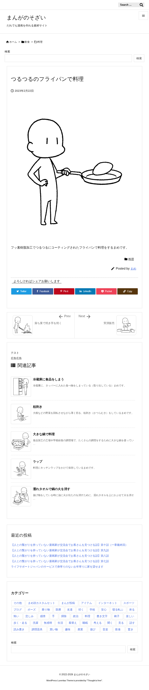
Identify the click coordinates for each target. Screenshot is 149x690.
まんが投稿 (68, 602)
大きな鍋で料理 (44, 434)
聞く (110, 622)
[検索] (141, 5)
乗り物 (46, 609)
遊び (92, 629)
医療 (58, 609)
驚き (130, 629)
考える (98, 622)
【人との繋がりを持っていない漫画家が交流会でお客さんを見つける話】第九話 (60, 550)
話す (132, 622)
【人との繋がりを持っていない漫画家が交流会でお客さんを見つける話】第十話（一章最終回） (69, 544)
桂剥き (37, 406)
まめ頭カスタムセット (41, 602)
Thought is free (94, 680)
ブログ (18, 609)
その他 (18, 602)
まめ (133, 268)
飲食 (27, 41)
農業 (80, 629)
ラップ (37, 461)
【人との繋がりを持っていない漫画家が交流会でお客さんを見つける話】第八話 (60, 555)
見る (121, 622)
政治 (75, 616)
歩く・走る (20, 622)
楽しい (130, 616)
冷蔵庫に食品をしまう (48, 379)
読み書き (19, 629)
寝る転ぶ (117, 609)
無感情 (48, 622)
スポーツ (128, 602)
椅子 (117, 616)
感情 (42, 616)
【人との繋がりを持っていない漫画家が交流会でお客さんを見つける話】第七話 (60, 561)
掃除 (64, 616)
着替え (73, 622)
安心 (104, 609)
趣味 (67, 629)
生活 (60, 622)
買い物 (54, 629)
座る (132, 609)
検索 (7, 51)
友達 (70, 609)
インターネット (107, 602)
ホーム (13, 41)
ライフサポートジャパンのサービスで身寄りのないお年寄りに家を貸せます (57, 566)
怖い (16, 616)
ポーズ (32, 609)
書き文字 (102, 616)
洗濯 (35, 622)
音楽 (105, 629)
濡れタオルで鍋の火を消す (51, 489)
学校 (92, 609)
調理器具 (37, 629)
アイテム (86, 602)
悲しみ (29, 616)
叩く (81, 609)
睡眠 (85, 622)
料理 (39, 41)
